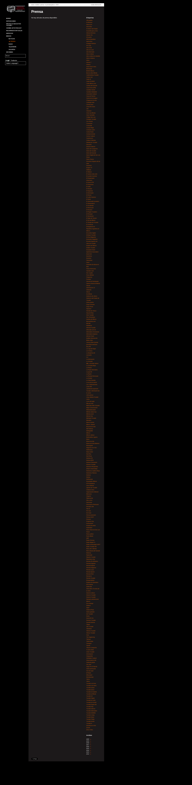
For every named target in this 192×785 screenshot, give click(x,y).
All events (89, 37)
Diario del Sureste (91, 153)
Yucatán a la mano (91, 685)
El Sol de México (90, 220)
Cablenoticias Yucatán (92, 75)
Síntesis (88, 605)
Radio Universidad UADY (93, 544)
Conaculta (89, 125)
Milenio (88, 433)
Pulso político (90, 534)
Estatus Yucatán (90, 247)
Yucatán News (90, 717)
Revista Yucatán (90, 578)
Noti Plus (88, 454)
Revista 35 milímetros (92, 561)
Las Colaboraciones (91, 384)
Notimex (88, 475)
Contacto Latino (90, 130)
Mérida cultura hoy (91, 412)
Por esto (88, 511)
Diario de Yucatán (91, 151)
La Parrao (89, 367)
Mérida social (90, 414)
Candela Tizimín (90, 90)
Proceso (88, 519)
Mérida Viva (89, 416)
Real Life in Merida (91, 548)
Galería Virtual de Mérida (93, 283)
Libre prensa (89, 395)
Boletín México (90, 71)
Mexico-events (90, 422)
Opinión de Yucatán (91, 487)
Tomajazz (89, 643)
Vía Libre (88, 664)
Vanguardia (89, 656)
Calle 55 (88, 79)
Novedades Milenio (91, 481)
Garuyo (88, 285)
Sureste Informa (90, 622)
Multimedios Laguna (91, 437)
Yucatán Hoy (89, 706)
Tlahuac (88, 639)
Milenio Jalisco (90, 435)
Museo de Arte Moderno (92, 443)
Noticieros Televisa (91, 473)
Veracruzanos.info (91, 660)
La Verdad (89, 378)
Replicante (89, 555)
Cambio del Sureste (91, 85)
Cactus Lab (89, 77)
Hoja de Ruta (90, 313)
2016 (87, 746)
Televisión (12, 47)
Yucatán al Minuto (91, 694)
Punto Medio (89, 536)
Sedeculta (89, 586)
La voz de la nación (91, 382)
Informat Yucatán (91, 327)
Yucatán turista (90, 721)
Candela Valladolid (91, 92)
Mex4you (88, 420)
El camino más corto (91, 174)
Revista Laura (90, 569)
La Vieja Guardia (91, 380)
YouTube (14, 781)
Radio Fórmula (90, 540)
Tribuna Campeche (91, 647)
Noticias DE (89, 458)
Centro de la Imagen (91, 98)
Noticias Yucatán (91, 464)
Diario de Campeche (92, 148)
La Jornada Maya (91, 365)
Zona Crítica (89, 729)
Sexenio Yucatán (91, 595)
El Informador (90, 193)
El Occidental (90, 205)
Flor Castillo (89, 273)
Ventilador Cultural (91, 658)
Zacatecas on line (91, 725)
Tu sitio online (90, 649)
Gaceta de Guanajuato (92, 281)
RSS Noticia (89, 584)
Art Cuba (88, 45)
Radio (11, 44)
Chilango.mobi (90, 102)
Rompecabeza (90, 580)
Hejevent (88, 308)
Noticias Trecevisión (91, 462)
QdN (87, 538)
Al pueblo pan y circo (92, 31)
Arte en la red (90, 50)
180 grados (89, 20)
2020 (57, 5)
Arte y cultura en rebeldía (93, 56)
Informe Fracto (90, 336)
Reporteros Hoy (90, 559)
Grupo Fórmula (90, 304)
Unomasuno (89, 654)
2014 (87, 750)
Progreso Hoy (90, 521)
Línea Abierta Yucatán (92, 397)
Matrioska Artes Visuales (93, 405)
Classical (88, 111)
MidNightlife (89, 431)
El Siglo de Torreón (91, 218)
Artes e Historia (90, 58)
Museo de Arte (90, 441)
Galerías (12, 49)
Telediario (89, 628)
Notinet (88, 477)
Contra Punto (90, 132)
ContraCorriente (90, 134)
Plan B (88, 508)
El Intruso (88, 195)
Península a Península (92, 504)
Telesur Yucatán (90, 633)
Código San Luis (90, 117)
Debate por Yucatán (91, 142)
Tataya (88, 624)
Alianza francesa (90, 33)
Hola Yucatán (90, 315)
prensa (42, 5)
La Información (90, 359)
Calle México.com (91, 83)
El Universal (89, 224)
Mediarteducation (91, 409)
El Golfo (88, 186)
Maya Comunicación (92, 407)
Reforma (88, 553)
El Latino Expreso (91, 197)
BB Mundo (89, 68)
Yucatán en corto (91, 700)
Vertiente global (90, 662)
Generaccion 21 (90, 287)
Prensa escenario (91, 515)
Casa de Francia (90, 96)
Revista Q (89, 576)
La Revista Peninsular (92, 376)
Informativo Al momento (92, 332)
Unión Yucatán (90, 652)
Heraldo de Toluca (91, 311)
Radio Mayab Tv (90, 542)
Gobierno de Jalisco (91, 296)
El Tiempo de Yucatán (92, 222)
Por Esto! (88, 513)
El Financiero (90, 184)
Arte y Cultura (90, 54)
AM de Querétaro (91, 39)
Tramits (88, 645)
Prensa (13, 41)
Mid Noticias (89, 428)
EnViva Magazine (91, 237)
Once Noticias (90, 485)
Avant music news (91, 66)
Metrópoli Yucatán (91, 418)
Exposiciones (11, 21)
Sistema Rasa (90, 609)
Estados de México (91, 245)
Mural (87, 439)
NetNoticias (89, 449)
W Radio (88, 673)
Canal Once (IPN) (91, 87)
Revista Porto (90, 574)
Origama (88, 496)
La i (87, 357)
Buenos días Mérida (91, 73)
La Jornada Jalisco (50, 5)
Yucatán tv (89, 723)
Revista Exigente (91, 563)
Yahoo (88, 679)
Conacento (89, 123)
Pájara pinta (89, 498)
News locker (89, 452)
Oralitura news (90, 489)
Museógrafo (89, 445)
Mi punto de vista (91, 426)
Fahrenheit (89, 260)
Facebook (7, 781)
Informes (9, 52)
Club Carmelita (90, 115)
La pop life (89, 372)
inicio (32, 5)
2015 (87, 748)
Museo (8, 18)
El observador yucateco (92, 201)
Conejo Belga (90, 127)
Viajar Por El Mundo (91, 666)
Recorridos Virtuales (14, 30)
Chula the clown (90, 106)
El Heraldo (89, 188)
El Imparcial (89, 191)
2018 (87, 743)
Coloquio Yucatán (91, 119)
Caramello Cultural (91, 94)
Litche (88, 399)
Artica (87, 60)
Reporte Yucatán (91, 557)
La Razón (89, 374)
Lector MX (89, 386)
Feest (87, 262)
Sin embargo (89, 603)
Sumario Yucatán (91, 620)
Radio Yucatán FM (91, 546)
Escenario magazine (92, 239)
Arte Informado (90, 52)
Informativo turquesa (91, 334)
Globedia (88, 290)
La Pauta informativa (92, 369)
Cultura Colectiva (91, 140)
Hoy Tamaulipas (90, 317)
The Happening (90, 637)
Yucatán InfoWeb (91, 713)
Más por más (89, 403)
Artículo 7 (88, 62)
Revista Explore (90, 565)
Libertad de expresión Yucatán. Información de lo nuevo (93, 391)
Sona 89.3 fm (90, 618)
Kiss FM (88, 346)
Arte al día (89, 47)
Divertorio (89, 165)
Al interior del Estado (92, 28)
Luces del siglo (90, 401)
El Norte (88, 199)
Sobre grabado (90, 612)
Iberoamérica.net (91, 321)
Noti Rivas (89, 456)
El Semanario (90, 216)
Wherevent (89, 675)
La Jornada (89, 361)
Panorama (89, 502)
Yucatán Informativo (91, 711)
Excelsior (88, 258)
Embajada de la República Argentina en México (92, 229)
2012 (87, 754)
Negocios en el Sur (91, 447)
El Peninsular (90, 207)
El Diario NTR (90, 182)
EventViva (89, 256)
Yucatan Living (90, 715)
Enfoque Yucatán (91, 235)
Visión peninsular (91, 668)
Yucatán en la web (91, 702)
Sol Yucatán (89, 614)
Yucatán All (89, 696)
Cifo (87, 108)
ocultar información (96, 5)
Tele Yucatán (89, 626)
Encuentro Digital (91, 233)
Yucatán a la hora (91, 683)
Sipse (87, 607)
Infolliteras (89, 325)
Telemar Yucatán (91, 631)
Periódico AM (90, 506)
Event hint (89, 254)
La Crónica (89, 351)
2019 (87, 741)
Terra (87, 635)
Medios (8, 36)
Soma (88, 616)
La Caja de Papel (91, 348)
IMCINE (88, 323)
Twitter (11, 781)
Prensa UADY (90, 517)
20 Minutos (89, 22)
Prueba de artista (91, 525)
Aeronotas (89, 26)
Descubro (89, 144)
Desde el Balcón (90, 146)
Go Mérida (89, 294)
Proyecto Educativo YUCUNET (13, 24)
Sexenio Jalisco (90, 593)
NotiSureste (89, 479)
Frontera (88, 279)
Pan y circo (89, 500)
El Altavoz (89, 172)
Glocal (88, 292)
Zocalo (88, 727)
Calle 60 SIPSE (90, 81)
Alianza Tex (89, 35)
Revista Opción (90, 572)
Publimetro (89, 527)
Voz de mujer (90, 671)
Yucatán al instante (91, 692)
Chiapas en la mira (91, 100)
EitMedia (88, 170)
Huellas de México (91, 319)
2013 (87, 752)
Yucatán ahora (90, 689)
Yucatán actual (90, 687)
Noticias (12, 38)
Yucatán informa (90, 708)
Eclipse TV (89, 167)
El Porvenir (89, 210)
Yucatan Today (90, 719)
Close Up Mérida (91, 113)
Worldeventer (90, 677)
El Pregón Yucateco (91, 212)
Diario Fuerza (90, 159)
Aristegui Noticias (91, 43)
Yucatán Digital (90, 698)
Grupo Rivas (89, 306)
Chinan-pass (89, 104)
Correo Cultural (90, 136)
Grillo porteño (90, 302)
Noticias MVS (90, 460)
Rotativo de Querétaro (92, 582)
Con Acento (89, 121)
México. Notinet (90, 424)
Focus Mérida (90, 275)
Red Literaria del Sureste (93, 551)
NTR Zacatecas (90, 483)
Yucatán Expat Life (91, 704)
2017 (87, 745)
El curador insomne (91, 176)
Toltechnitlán (89, 641)
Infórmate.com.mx (91, 329)
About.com (89, 24)
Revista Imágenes (91, 567)
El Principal (89, 214)
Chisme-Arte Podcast (14, 28)
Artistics (88, 64)
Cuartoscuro (89, 138)
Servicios (9, 33)
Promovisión (89, 523)
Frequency (89, 277)
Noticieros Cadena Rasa (93, 471)
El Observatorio (90, 203)
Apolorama (89, 41)
